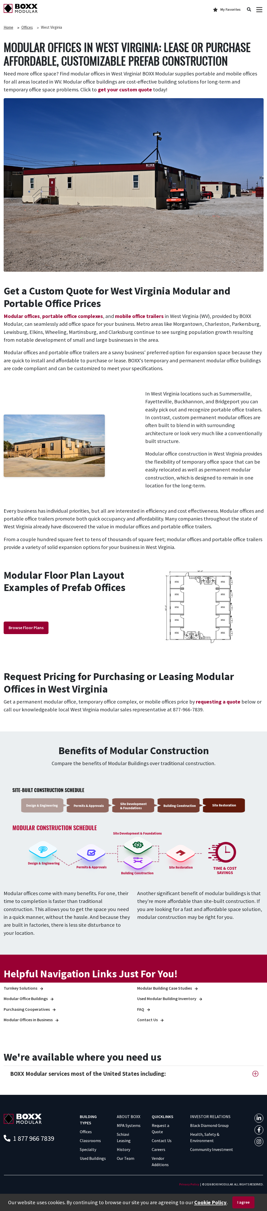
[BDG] (23, 1118)
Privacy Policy (189, 1184)
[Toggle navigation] (259, 9)
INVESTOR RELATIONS (210, 1116)
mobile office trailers (139, 316)
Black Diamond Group (209, 1125)
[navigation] (259, 1118)
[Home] (21, 8)
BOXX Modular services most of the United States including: (88, 1073)
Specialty (88, 1149)
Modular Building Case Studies (165, 988)
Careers (158, 1149)
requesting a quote (218, 701)
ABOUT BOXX (128, 1116)
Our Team (125, 1158)
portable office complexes (72, 316)
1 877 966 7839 (33, 1138)
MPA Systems (129, 1125)
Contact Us (148, 1019)
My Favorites (230, 9)
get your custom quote (125, 89)
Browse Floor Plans (26, 627)
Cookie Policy (210, 1202)
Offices (27, 27)
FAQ (141, 1009)
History (123, 1149)
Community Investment (211, 1149)
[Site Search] (249, 9)
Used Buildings (93, 1158)
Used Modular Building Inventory (167, 998)
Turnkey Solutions (21, 988)
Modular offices (22, 316)
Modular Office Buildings (26, 998)
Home (8, 27)
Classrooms (90, 1140)
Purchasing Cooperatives (27, 1009)
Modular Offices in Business (28, 1019)
